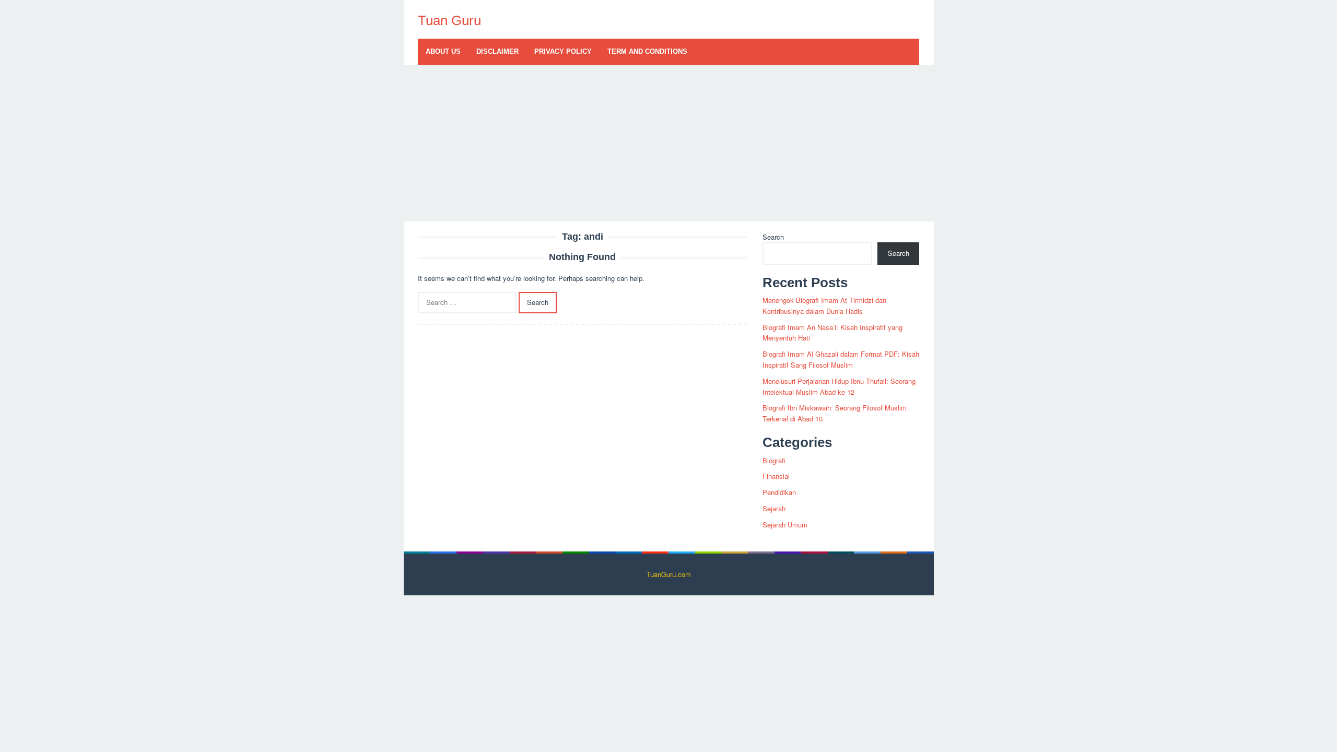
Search (773, 237)
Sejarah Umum (785, 525)
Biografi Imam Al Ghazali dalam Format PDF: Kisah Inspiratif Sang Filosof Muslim (841, 359)
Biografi (774, 460)
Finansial (776, 476)
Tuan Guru (449, 20)
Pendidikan (779, 492)
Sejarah (774, 508)
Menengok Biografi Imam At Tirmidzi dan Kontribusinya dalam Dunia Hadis (824, 305)
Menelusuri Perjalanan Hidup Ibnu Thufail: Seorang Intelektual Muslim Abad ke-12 (839, 386)
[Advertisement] (669, 143)
